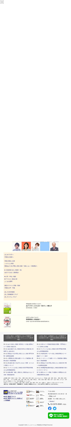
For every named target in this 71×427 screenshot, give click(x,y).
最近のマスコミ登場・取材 (12, 285)
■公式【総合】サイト (10, 396)
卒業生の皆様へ (9, 257)
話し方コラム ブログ (11, 297)
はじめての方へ (9, 254)
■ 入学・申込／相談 (10, 276)
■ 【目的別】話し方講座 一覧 (13, 270)
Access (52, 401)
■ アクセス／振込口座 (11, 279)
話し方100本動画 (10, 292)
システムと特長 (9, 263)
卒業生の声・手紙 (10, 288)
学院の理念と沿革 (10, 261)
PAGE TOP (67, 412)
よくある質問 (8, 281)
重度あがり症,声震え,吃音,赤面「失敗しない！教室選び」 (21, 266)
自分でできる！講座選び (12, 272)
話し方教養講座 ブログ (11, 294)
